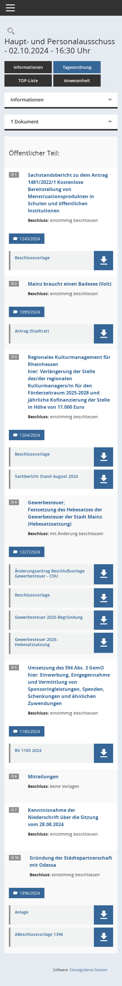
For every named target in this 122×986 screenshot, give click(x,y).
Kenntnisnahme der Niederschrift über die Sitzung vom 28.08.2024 (63, 817)
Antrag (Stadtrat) (32, 331)
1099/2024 (30, 312)
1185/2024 (30, 731)
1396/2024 (30, 893)
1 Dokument (24, 121)
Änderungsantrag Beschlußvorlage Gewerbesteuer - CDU (50, 574)
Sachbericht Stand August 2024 (46, 476)
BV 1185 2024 (28, 750)
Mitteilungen (43, 776)
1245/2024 (30, 238)
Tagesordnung (77, 67)
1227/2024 (30, 552)
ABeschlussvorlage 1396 (39, 934)
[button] (103, 260)
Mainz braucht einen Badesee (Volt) (69, 284)
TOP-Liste (28, 80)
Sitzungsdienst (88, 969)
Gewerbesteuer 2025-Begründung (49, 617)
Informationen (28, 67)
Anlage (21, 912)
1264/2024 (30, 435)
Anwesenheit (77, 80)
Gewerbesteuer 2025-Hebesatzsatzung (36, 642)
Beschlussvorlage (32, 257)
